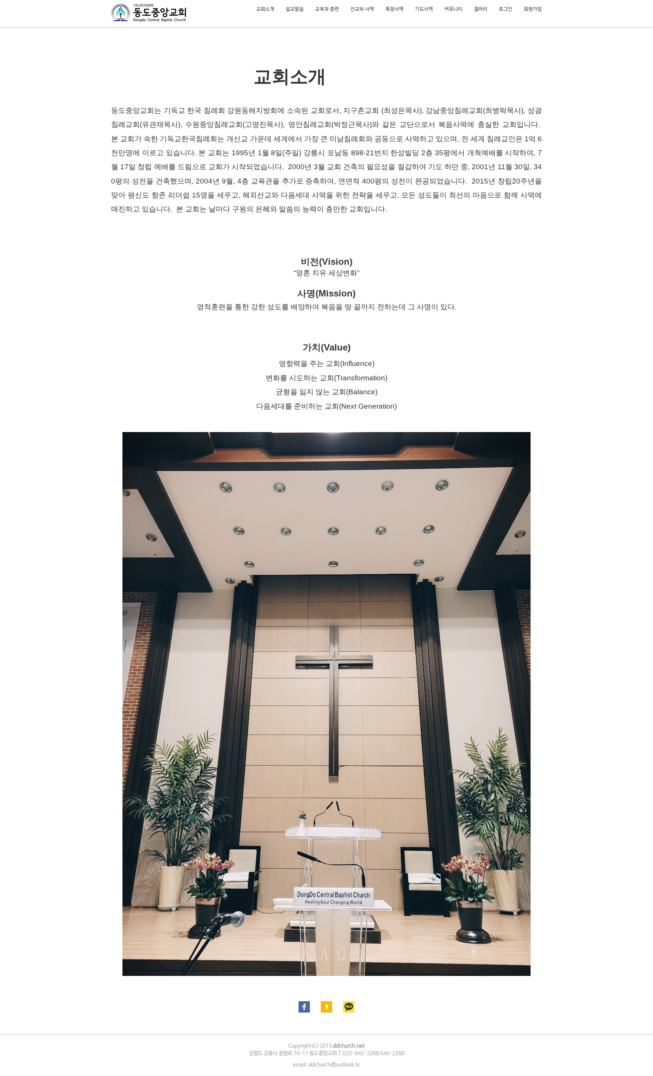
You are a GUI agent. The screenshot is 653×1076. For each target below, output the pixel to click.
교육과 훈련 (327, 9)
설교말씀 (295, 9)
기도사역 (424, 9)
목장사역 (394, 9)
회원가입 (533, 9)
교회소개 (265, 9)
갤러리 (480, 9)
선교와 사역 (362, 9)
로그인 (505, 9)
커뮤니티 (453, 9)
